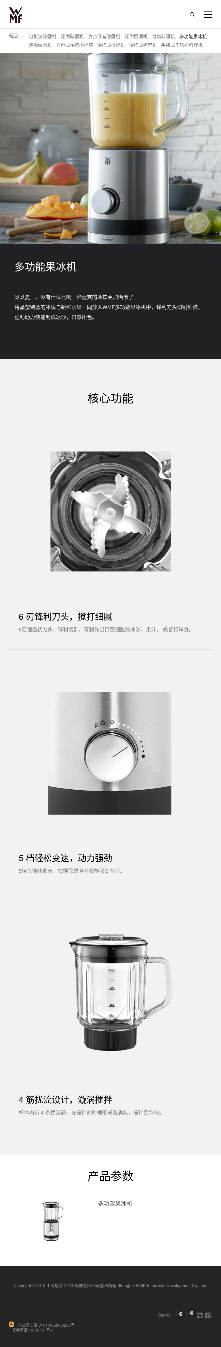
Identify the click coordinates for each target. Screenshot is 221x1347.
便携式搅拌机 (111, 45)
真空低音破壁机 (104, 36)
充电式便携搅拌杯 (74, 45)
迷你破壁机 (72, 36)
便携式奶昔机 (143, 45)
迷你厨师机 (136, 36)
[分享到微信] (190, 1313)
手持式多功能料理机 (182, 45)
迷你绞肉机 (40, 45)
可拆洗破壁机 (42, 36)
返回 (13, 35)
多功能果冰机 (193, 36)
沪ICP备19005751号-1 (33, 1330)
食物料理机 (163, 36)
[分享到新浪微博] (179, 1313)
